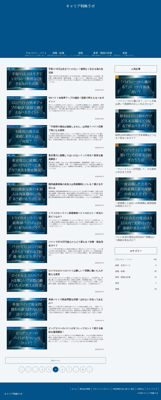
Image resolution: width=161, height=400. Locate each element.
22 (83, 369)
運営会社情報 (85, 389)
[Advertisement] (80, 31)
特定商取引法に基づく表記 (123, 389)
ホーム (74, 389)
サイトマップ (152, 389)
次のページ (55, 360)
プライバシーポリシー (101, 389)
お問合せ (140, 389)
